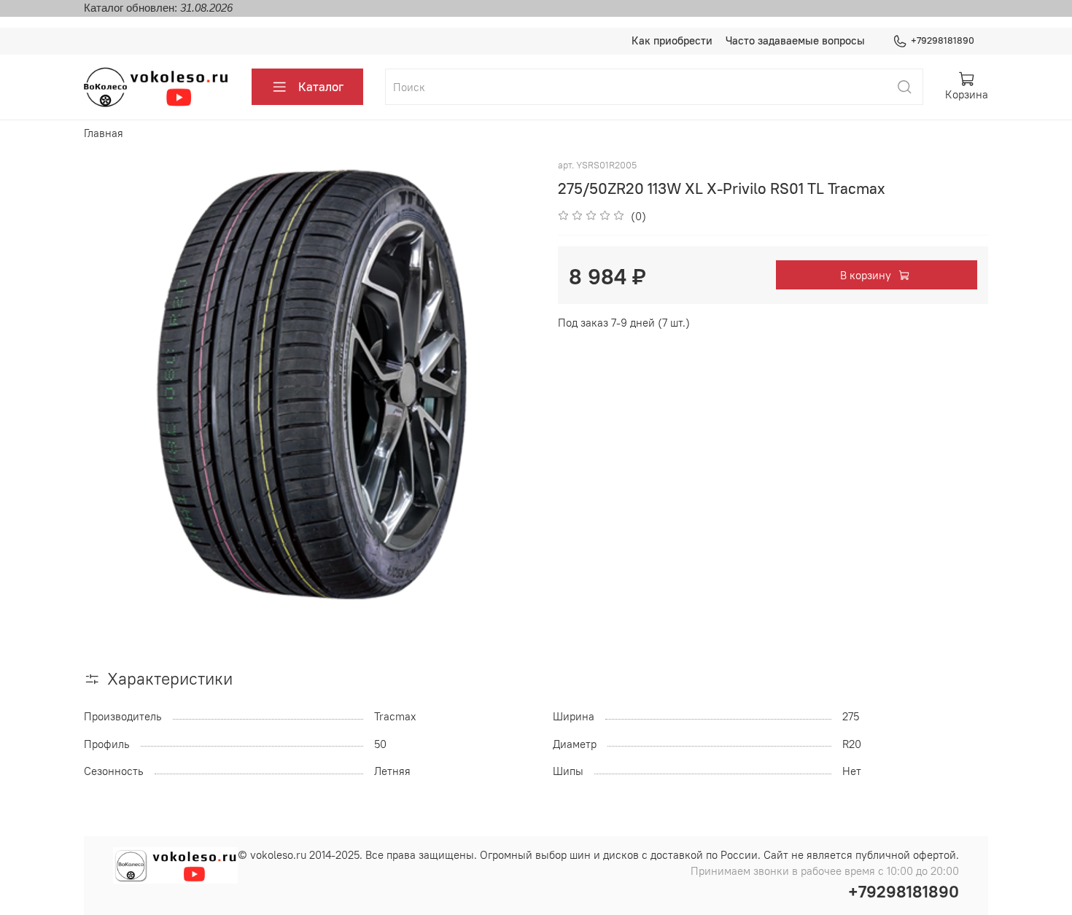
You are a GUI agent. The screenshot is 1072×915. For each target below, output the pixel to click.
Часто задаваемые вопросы (795, 40)
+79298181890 (942, 40)
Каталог (320, 87)
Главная (103, 133)
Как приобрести (672, 40)
